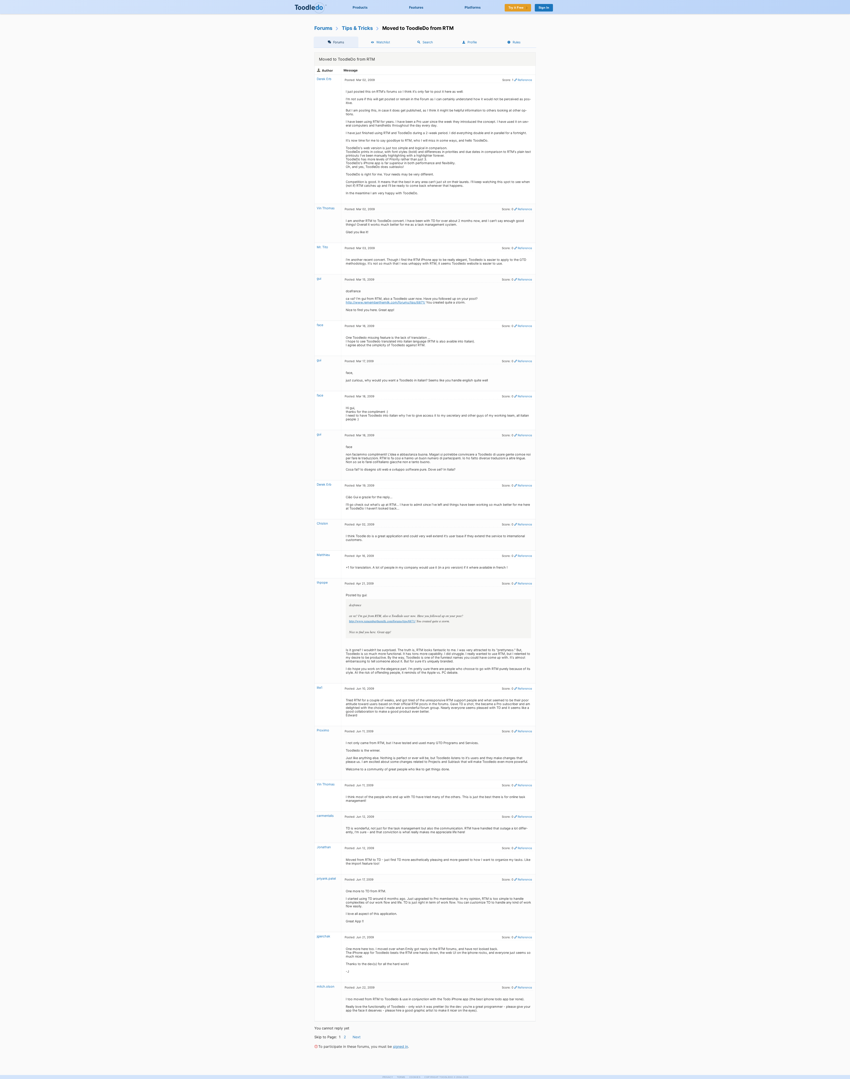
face (320, 325)
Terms (401, 1077)
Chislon (322, 523)
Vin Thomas (326, 208)
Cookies (415, 1077)
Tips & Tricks (357, 28)
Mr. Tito (322, 247)
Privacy (387, 1077)
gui (319, 278)
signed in (400, 1046)
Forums (323, 28)
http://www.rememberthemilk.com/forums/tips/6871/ (385, 302)
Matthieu (323, 555)
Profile (472, 42)
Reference (525, 80)
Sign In (544, 7)
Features (416, 7)
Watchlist (383, 42)
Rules (517, 42)
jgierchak (323, 936)
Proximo (323, 730)
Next (357, 1037)
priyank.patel (326, 878)
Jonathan (324, 847)
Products (360, 7)
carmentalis (325, 815)
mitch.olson (325, 986)
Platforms (473, 7)
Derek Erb (324, 79)
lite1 (320, 687)
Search (428, 42)
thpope (322, 582)
